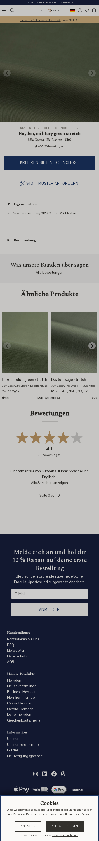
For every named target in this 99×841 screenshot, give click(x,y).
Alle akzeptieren (65, 826)
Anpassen (28, 826)
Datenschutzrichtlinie (65, 835)
